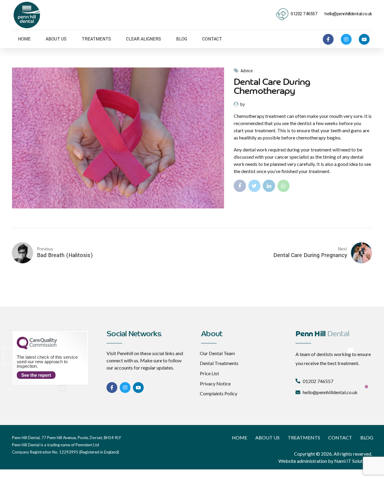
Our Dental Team (217, 353)
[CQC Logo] (37, 348)
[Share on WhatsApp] (284, 186)
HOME (24, 39)
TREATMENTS (96, 39)
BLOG (181, 39)
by (242, 104)
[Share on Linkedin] (269, 186)
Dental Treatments (219, 363)
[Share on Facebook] (240, 186)
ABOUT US (56, 39)
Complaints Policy (218, 393)
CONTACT (212, 39)
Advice (247, 70)
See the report (36, 375)
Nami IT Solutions (352, 461)
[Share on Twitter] (254, 186)
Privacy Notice (215, 383)
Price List (209, 373)
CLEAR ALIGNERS (143, 39)
